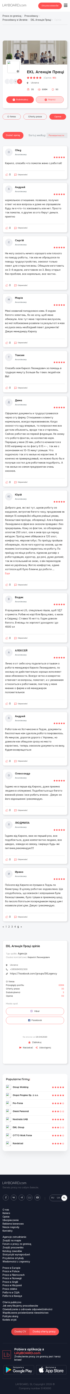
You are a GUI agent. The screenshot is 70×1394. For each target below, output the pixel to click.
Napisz (52, 99)
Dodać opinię (13, 135)
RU (52, 1198)
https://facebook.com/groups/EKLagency (33, 974)
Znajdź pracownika (13, 1248)
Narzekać (27, 1047)
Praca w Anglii (10, 1282)
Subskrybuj (22, 99)
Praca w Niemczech (14, 1275)
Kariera (6, 1213)
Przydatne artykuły (13, 1258)
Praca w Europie (11, 1268)
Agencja (22, 954)
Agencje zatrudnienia (14, 1237)
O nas (6, 1210)
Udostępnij (45, 1047)
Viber (37, 1011)
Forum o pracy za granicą (17, 1244)
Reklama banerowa (13, 1224)
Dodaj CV (20, 1331)
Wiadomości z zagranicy (16, 1262)
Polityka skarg (10, 1316)
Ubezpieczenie (11, 1220)
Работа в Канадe (12, 1296)
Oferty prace (35, 116)
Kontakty (8, 1231)
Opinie (57, 116)
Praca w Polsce (11, 1271)
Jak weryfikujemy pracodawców (20, 1306)
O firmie (11, 116)
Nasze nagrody (11, 1227)
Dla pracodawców (50, 6)
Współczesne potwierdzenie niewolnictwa (25, 1313)
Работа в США (11, 1293)
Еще (7, 573)
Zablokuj (36, 1042)
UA (58, 1198)
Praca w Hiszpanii (12, 1285)
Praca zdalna (10, 1289)
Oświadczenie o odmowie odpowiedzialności (27, 1309)
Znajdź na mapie (12, 1240)
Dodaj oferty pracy (44, 1331)
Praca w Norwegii (12, 1278)
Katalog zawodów (12, 1251)
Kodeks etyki (9, 1320)
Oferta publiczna (12, 1302)
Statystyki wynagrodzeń (16, 1255)
